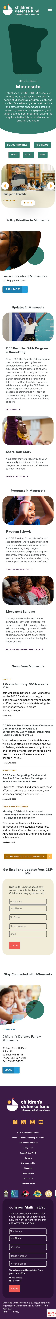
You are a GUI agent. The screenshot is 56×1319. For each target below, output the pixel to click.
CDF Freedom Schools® (28, 1133)
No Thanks (16, 1280)
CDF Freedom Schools (18, 569)
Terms (5, 1311)
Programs (42, 145)
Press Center (28, 1173)
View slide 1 (24, 202)
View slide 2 (28, 202)
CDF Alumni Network (28, 1143)
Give (42, 155)
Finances (28, 1168)
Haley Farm (28, 1148)
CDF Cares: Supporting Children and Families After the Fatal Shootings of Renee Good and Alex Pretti (24, 778)
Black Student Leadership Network (28, 1138)
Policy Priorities (17, 145)
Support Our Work (28, 1153)
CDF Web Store (28, 1183)
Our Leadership (28, 1163)
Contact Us (28, 1178)
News (14, 155)
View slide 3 (31, 202)
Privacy (15, 1311)
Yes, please (17, 1277)
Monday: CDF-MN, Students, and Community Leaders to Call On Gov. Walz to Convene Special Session (27, 814)
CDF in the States (27, 81)
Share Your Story (16, 477)
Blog (28, 155)
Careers (28, 1158)
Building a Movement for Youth (23, 649)
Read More (11, 410)
